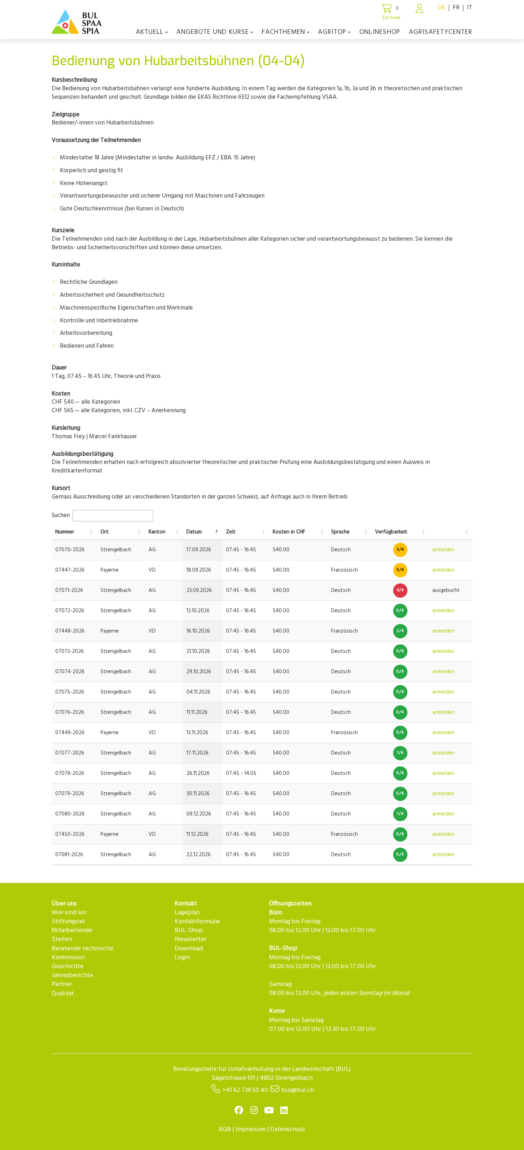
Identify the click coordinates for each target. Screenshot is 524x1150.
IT (469, 7)
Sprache (340, 532)
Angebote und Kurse (212, 32)
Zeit (231, 532)
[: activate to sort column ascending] (450, 532)
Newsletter (190, 939)
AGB (225, 1129)
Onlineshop (379, 32)
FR (456, 7)
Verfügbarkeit (391, 532)
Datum (194, 532)
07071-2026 (69, 590)
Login (182, 957)
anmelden (443, 550)
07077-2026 (69, 753)
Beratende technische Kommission (82, 953)
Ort (105, 532)
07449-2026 (69, 733)
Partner (62, 984)
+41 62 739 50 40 (245, 1090)
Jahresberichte (72, 975)
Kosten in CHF (289, 532)
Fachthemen (283, 32)
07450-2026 (69, 834)
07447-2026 (69, 570)
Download (189, 949)
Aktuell (150, 32)
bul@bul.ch (298, 1090)
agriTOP (332, 32)
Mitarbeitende (72, 930)
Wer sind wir (69, 913)
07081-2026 (69, 854)
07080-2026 (69, 814)
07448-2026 (69, 631)
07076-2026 (69, 712)
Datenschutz (287, 1129)
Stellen (62, 939)
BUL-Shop (189, 930)
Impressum (251, 1129)
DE (441, 7)
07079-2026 (69, 793)
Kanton (157, 532)
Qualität (63, 993)
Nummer (64, 532)
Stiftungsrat (68, 921)
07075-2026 (69, 692)
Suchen (61, 515)
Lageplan (187, 913)
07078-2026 (69, 773)
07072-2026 (69, 611)
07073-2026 (69, 651)
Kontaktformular (197, 921)
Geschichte (67, 966)
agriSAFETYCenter (440, 32)
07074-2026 (69, 672)
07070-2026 (69, 550)
